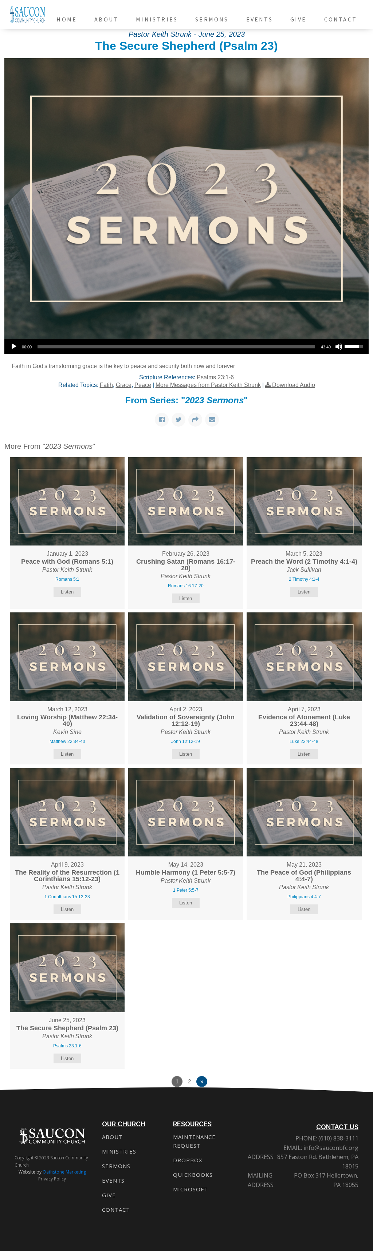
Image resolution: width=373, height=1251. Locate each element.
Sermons (211, 19)
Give (298, 19)
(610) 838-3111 (337, 1138)
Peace (142, 385)
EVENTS (113, 1180)
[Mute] (338, 346)
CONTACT (116, 1209)
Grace (123, 385)
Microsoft (190, 1189)
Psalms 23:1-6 (215, 377)
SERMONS (116, 1166)
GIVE (109, 1195)
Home (66, 19)
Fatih (106, 385)
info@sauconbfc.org (330, 1148)
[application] (186, 346)
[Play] (13, 346)
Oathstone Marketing (64, 1172)
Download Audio (293, 385)
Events (259, 19)
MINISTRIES (119, 1151)
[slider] (176, 346)
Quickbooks (193, 1174)
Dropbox (188, 1160)
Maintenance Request (194, 1141)
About (106, 19)
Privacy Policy (52, 1179)
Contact (340, 19)
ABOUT (112, 1136)
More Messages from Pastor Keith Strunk (208, 385)
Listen (67, 592)
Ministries (157, 19)
